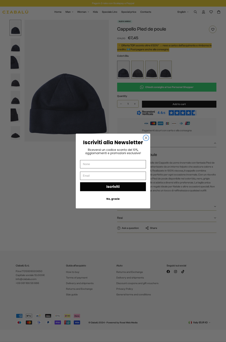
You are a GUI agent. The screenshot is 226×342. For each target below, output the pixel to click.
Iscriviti (113, 186)
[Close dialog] (146, 138)
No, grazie (113, 199)
